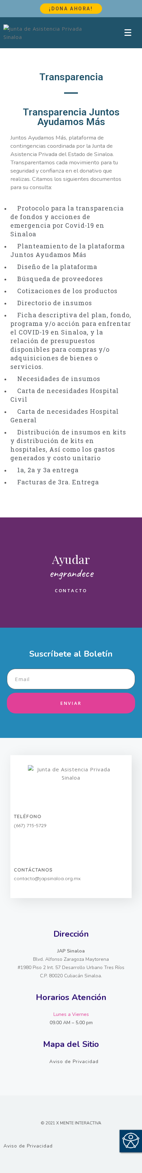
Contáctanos (33, 870)
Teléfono (27, 816)
